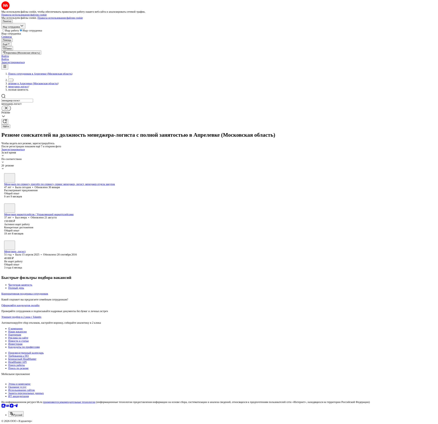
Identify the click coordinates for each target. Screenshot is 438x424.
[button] (5, 56)
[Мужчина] (9, 208)
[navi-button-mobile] (4, 67)
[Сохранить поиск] (4, 122)
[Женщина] (9, 178)
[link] (7, 48)
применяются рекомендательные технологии (69, 402)
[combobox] (17, 100)
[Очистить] (6, 108)
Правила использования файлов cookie (60, 17)
